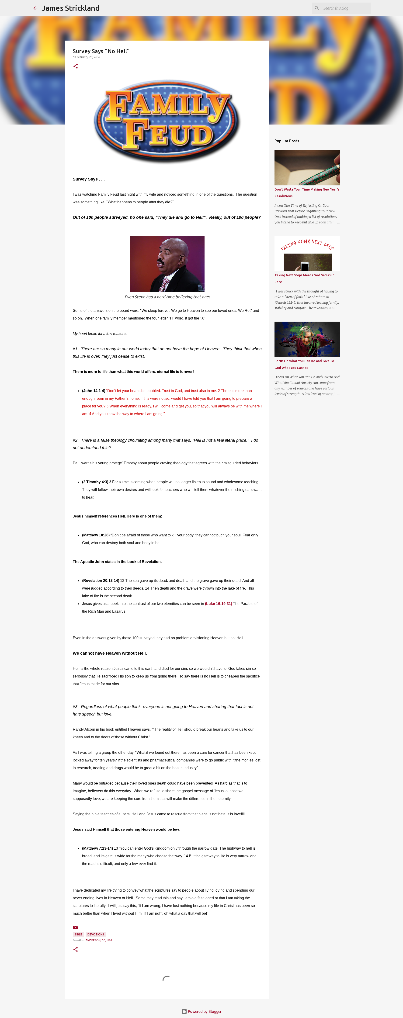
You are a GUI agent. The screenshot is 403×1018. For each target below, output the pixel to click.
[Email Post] (75, 929)
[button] (75, 66)
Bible (78, 934)
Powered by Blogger (204, 1011)
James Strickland (71, 8)
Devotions (95, 934)
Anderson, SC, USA (99, 940)
